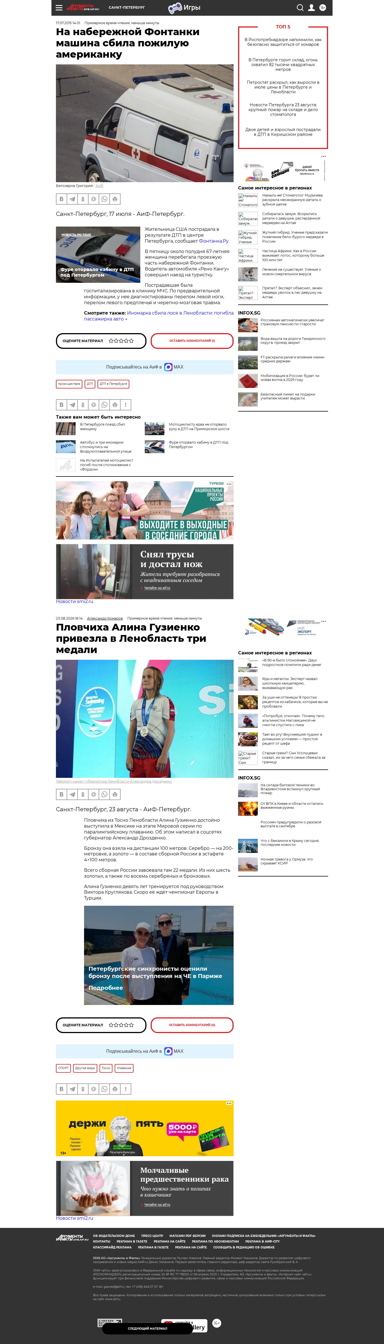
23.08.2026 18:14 (69, 618)
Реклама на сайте (170, 1241)
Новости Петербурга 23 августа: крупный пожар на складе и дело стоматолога (283, 110)
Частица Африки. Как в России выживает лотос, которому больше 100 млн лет (293, 255)
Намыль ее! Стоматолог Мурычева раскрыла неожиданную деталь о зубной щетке (292, 199)
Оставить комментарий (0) (192, 1025)
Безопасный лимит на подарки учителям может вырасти (288, 396)
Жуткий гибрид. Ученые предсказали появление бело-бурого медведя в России (295, 236)
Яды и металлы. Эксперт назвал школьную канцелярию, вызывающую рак (290, 683)
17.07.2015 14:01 (68, 23)
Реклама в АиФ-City (262, 1241)
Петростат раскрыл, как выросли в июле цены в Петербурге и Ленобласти (283, 87)
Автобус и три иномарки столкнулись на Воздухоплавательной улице (105, 446)
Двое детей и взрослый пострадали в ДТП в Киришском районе (283, 132)
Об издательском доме (114, 1236)
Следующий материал (147, 1329)
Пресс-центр (152, 1236)
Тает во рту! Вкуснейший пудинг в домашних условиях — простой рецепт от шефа (292, 739)
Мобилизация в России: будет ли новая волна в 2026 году (290, 378)
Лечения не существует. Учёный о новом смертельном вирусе (291, 271)
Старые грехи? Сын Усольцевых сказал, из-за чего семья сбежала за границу (293, 757)
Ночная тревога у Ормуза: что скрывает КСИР (287, 861)
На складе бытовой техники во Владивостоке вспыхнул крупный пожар (290, 789)
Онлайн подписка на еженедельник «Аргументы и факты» (264, 1236)
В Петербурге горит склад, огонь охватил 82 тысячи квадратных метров (283, 65)
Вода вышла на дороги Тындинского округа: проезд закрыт (293, 341)
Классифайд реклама (112, 1247)
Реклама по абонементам (215, 1241)
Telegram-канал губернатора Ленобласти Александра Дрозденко (114, 781)
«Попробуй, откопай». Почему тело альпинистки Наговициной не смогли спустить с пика (293, 720)
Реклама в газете (132, 1241)
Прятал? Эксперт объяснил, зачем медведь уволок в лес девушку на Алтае (292, 292)
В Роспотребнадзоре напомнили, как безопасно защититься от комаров (283, 42)
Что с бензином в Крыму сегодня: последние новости (290, 843)
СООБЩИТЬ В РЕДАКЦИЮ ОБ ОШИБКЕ (244, 1247)
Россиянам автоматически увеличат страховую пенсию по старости (292, 322)
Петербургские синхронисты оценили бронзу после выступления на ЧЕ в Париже (156, 972)
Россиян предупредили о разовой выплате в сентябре (291, 824)
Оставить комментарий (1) (192, 341)
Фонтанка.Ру (214, 241)
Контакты (101, 1241)
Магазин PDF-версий (187, 1236)
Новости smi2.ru (74, 601)
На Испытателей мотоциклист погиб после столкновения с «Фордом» (106, 464)
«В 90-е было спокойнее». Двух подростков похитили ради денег (292, 662)
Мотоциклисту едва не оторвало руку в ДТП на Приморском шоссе (199, 426)
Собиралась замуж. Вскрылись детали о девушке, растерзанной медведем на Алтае (291, 218)
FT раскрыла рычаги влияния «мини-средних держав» (293, 359)
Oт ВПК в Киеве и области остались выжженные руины (292, 806)
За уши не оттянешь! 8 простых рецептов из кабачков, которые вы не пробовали (295, 701)
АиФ (99, 186)
